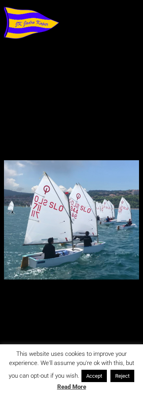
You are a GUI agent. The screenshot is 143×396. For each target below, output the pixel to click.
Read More (71, 386)
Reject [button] (122, 376)
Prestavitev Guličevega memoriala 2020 (69, 138)
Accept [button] (94, 376)
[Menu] (17, 60)
